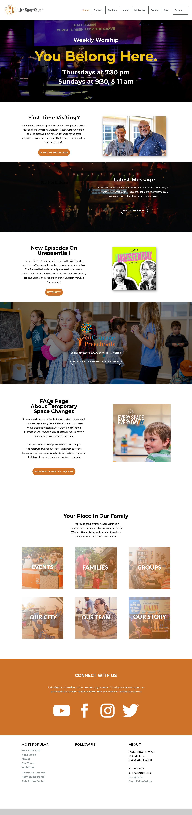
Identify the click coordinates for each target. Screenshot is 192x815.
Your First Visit (31, 750)
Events (155, 10)
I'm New (98, 10)
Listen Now (54, 292)
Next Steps (29, 754)
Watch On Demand (34, 772)
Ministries (140, 10)
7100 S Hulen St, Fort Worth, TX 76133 (149, 795)
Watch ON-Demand (134, 210)
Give (166, 10)
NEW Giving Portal (33, 777)
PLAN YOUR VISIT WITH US (54, 152)
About (125, 10)
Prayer (26, 759)
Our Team (28, 763)
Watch (178, 10)
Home (85, 10)
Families (113, 10)
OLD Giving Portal (33, 781)
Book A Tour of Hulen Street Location (96, 361)
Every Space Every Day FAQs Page (54, 471)
